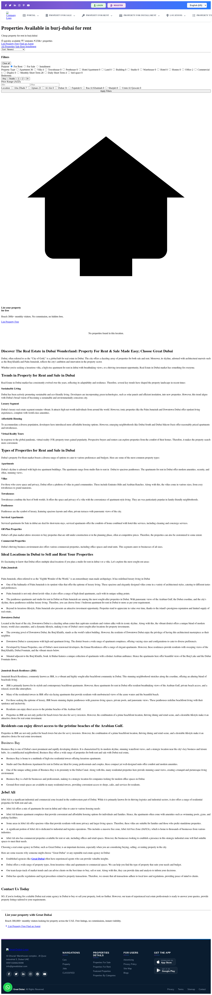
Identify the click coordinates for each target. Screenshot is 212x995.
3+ (27, 78)
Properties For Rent (102, 967)
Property (66, 964)
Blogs (126, 973)
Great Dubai (19, 989)
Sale (17, 46)
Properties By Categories (104, 975)
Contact (202, 989)
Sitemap (191, 989)
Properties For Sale (102, 962)
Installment (30, 46)
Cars (65, 960)
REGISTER (118, 5)
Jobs (65, 968)
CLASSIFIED (68, 973)
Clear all (6, 63)
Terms (181, 989)
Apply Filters (106, 91)
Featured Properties (102, 971)
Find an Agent (27, 43)
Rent (22, 46)
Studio (12, 78)
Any (4, 78)
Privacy (170, 989)
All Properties (8, 46)
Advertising (129, 960)
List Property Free (10, 43)
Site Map (128, 968)
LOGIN (100, 5)
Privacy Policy (130, 964)
